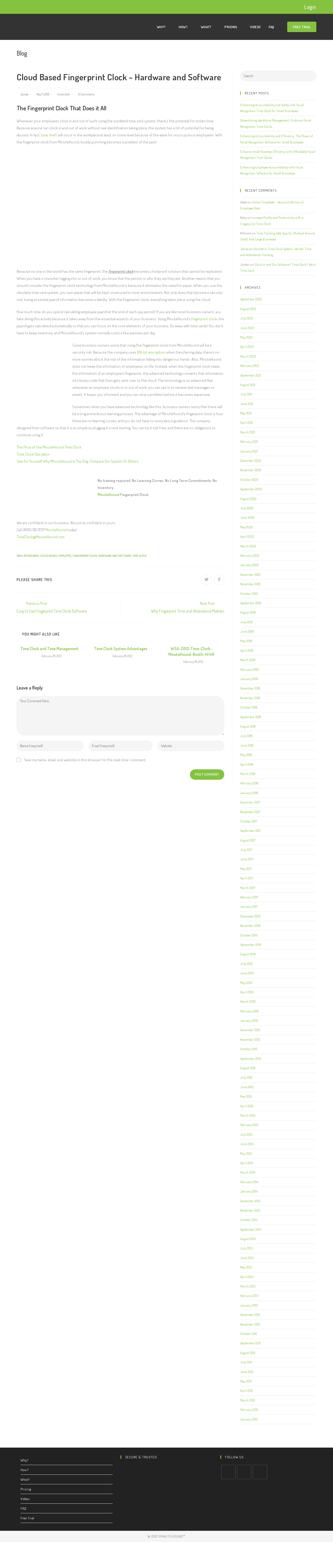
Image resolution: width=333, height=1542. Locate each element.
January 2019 (249, 679)
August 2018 (247, 726)
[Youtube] (260, 1472)
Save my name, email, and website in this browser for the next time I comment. (85, 759)
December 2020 (250, 460)
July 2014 (246, 1134)
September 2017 (250, 831)
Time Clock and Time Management (49, 648)
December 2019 (250, 574)
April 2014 (246, 1163)
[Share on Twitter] (206, 580)
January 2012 (249, 1419)
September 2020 (251, 489)
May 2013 (246, 1267)
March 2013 (247, 1286)
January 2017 (249, 906)
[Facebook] (244, 1472)
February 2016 (249, 1011)
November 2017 (250, 812)
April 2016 (247, 992)
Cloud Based (48, 556)
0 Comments (86, 94)
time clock (63, 94)
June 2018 (246, 745)
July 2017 (246, 850)
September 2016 (250, 944)
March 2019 (247, 660)
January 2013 (249, 1305)
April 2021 (246, 422)
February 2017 (249, 897)
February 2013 (249, 1295)
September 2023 (250, 299)
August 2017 (247, 840)
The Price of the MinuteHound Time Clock (49, 447)
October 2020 (249, 479)
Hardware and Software (114, 556)
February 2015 (249, 1125)
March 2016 (248, 1001)
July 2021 (246, 394)
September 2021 (250, 375)
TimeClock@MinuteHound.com (41, 536)
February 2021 (249, 441)
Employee (65, 556)
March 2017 (247, 888)
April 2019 (246, 650)
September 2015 (250, 1058)
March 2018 (247, 774)
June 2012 (246, 1372)
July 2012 (246, 1362)
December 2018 (250, 688)
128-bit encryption (151, 352)
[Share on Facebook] (219, 580)
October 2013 (248, 1220)
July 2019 (246, 622)
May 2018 (246, 755)
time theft (49, 134)
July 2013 (246, 1248)
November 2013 (250, 1210)
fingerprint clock (204, 318)
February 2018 (249, 783)
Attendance (31, 556)
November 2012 (250, 1324)
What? (25, 1479)
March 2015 (247, 1115)
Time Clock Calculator (33, 454)
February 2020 (249, 555)
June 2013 (246, 1258)
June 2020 (247, 517)
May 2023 (246, 337)
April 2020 (247, 536)
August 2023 (248, 309)
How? (24, 1470)
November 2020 (250, 470)
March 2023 (248, 356)
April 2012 (246, 1390)
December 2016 (250, 916)
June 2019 (247, 631)
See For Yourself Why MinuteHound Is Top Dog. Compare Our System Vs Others (77, 461)
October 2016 (249, 935)
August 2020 (248, 499)
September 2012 (250, 1343)
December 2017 (250, 802)
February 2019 (249, 669)
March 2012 (247, 1400)
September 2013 (250, 1229)
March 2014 (247, 1172)
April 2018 (246, 764)
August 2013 (247, 1239)
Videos (25, 1499)
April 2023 (247, 346)
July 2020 (246, 508)
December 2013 (250, 1201)
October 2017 (248, 821)
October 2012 (248, 1334)
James (24, 94)
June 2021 (246, 404)
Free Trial (27, 1518)
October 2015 (248, 1049)
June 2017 (246, 859)
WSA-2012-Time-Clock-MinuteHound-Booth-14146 (191, 651)
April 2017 (246, 878)
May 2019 (246, 641)
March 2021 (247, 432)
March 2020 (248, 546)
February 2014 (249, 1182)
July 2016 (246, 964)
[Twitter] (228, 1472)
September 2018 (250, 717)
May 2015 (246, 1096)
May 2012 (246, 1381)
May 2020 (246, 527)
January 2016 (249, 1020)
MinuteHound (108, 494)
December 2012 (250, 1315)
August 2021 (247, 385)
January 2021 (249, 451)
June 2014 (246, 1144)
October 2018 (248, 707)
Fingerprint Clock (85, 556)
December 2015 (250, 1030)
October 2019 (249, 593)
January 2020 (249, 565)
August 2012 (247, 1353)
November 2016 (250, 925)
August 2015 (247, 1068)
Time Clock (139, 556)
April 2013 (246, 1277)
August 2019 (248, 612)
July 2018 (246, 736)
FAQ (24, 1508)
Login (310, 6)
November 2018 (250, 698)
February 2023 (249, 366)
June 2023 (247, 328)
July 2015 (246, 1077)
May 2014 (246, 1153)
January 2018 (249, 793)
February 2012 (249, 1409)
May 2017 (246, 869)
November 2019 (250, 584)
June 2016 (247, 973)
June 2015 (246, 1087)
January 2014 (249, 1191)
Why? (24, 1460)
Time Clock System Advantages (120, 648)
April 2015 (246, 1106)
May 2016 (246, 983)
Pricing (26, 1489)
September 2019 (250, 603)
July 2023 (246, 318)
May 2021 (246, 413)
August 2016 (248, 954)
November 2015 (250, 1039)
